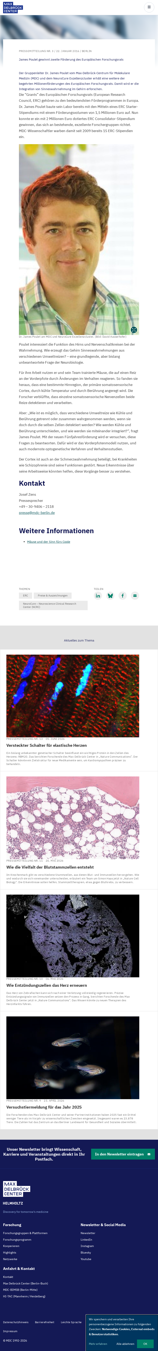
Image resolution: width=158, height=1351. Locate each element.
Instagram (87, 1246)
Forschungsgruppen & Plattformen (25, 1233)
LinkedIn (86, 1239)
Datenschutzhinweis (15, 1322)
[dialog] (122, 1333)
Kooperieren (11, 1246)
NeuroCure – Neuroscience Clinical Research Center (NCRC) (49, 605)
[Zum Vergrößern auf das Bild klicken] (79, 239)
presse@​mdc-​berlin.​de (37, 512)
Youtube (86, 1259)
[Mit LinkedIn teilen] (98, 596)
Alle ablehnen (125, 1344)
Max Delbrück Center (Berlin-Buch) (25, 1283)
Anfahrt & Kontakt (19, 1268)
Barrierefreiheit (44, 1322)
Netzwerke (10, 1259)
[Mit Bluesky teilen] (110, 596)
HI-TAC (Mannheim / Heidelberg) (24, 1296)
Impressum (10, 1331)
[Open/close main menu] (149, 7)
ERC (25, 595)
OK (145, 1344)
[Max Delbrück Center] (13, 12)
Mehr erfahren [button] (98, 1344)
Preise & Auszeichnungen (52, 595)
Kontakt (8, 1277)
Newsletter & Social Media (103, 1224)
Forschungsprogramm (17, 1239)
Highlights (9, 1252)
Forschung (12, 1224)
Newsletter (88, 1233)
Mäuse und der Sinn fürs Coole (48, 542)
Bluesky (86, 1252)
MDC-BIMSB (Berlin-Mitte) (20, 1290)
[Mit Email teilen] (135, 596)
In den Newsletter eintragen (119, 1154)
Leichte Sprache (71, 1322)
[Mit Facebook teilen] (122, 596)
